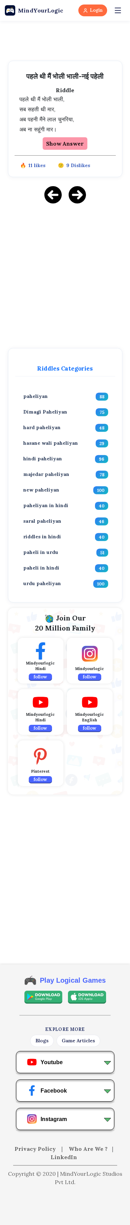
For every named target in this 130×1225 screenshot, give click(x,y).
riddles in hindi (42, 536)
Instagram (54, 1119)
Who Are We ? (88, 1148)
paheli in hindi (41, 568)
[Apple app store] (87, 997)
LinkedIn (64, 1157)
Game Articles (78, 1040)
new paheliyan (41, 490)
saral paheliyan (42, 521)
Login (96, 10)
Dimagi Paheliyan (45, 412)
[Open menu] (118, 10)
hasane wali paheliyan (50, 443)
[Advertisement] (65, 275)
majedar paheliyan (46, 474)
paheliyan (35, 396)
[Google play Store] (43, 997)
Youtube (52, 1062)
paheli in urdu (40, 552)
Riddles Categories (65, 368)
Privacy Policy (36, 1148)
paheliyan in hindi (45, 505)
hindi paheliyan (42, 458)
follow (40, 677)
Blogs (42, 1040)
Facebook (54, 1091)
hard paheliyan (42, 427)
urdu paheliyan (42, 583)
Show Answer (65, 143)
